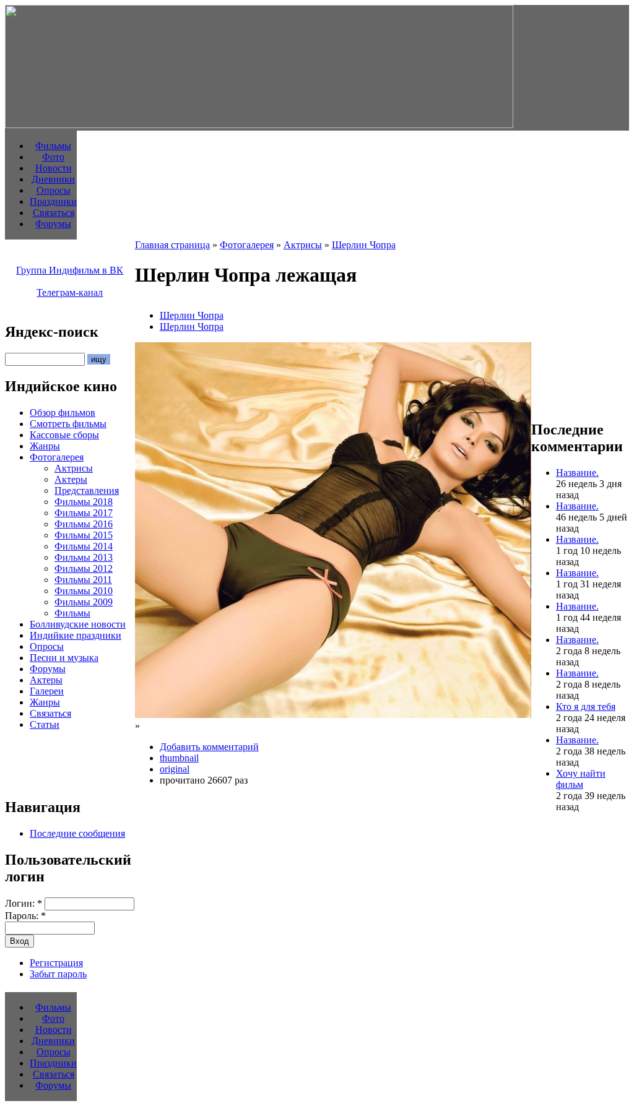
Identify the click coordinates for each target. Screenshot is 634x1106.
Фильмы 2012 (83, 568)
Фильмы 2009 (83, 602)
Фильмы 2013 (83, 557)
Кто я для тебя (585, 706)
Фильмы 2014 (83, 546)
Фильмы (53, 145)
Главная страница (172, 245)
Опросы (54, 190)
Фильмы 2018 (83, 501)
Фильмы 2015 (83, 535)
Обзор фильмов (62, 412)
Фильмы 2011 (83, 579)
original (174, 769)
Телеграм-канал (70, 292)
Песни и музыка (64, 657)
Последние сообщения (77, 833)
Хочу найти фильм (581, 779)
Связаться (53, 212)
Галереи (47, 691)
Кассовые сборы (64, 435)
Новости (53, 168)
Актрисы (73, 468)
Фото (53, 157)
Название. (577, 472)
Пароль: (25, 915)
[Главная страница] (259, 124)
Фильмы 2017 (83, 513)
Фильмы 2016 (83, 524)
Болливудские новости (78, 624)
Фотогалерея (57, 457)
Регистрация (56, 962)
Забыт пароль (58, 974)
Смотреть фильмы (68, 423)
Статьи (44, 724)
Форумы (53, 223)
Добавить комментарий (209, 746)
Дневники (53, 179)
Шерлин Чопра (364, 245)
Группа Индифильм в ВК (69, 270)
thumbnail (179, 758)
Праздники (53, 201)
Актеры (70, 479)
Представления (86, 490)
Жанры (45, 446)
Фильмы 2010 (83, 590)
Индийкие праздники (75, 635)
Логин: (23, 903)
